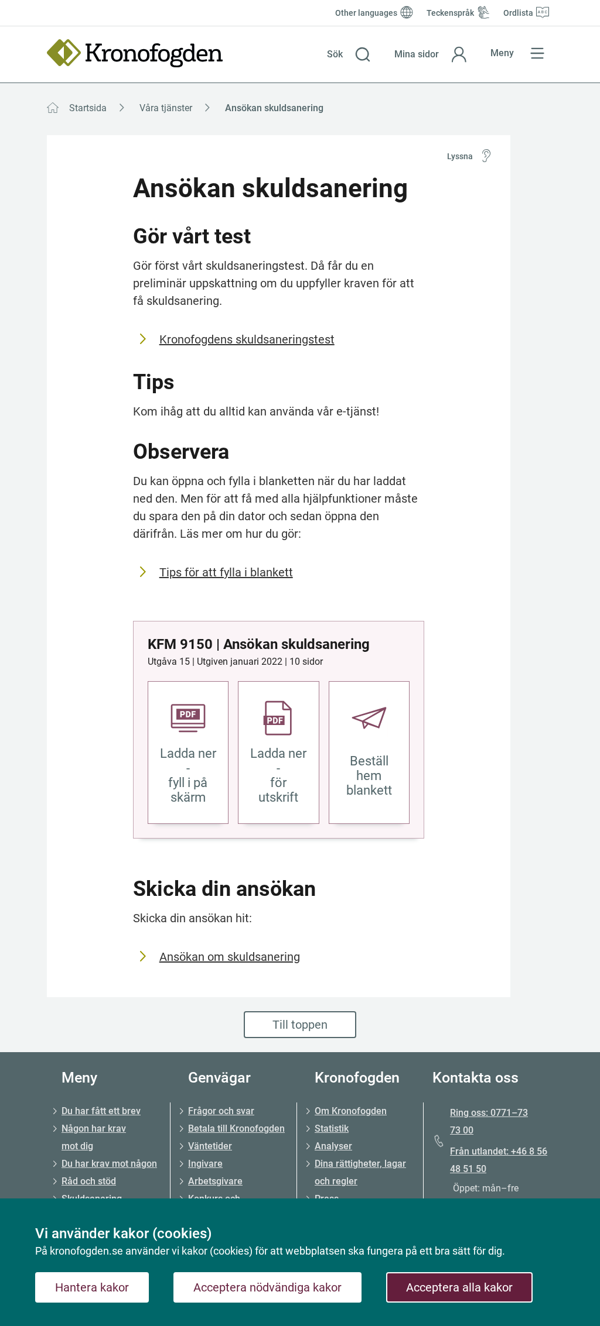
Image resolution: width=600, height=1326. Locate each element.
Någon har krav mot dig (94, 1137)
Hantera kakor (92, 1287)
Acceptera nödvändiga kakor (267, 1287)
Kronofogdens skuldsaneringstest (247, 339)
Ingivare (205, 1163)
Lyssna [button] (460, 156)
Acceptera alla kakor (459, 1287)
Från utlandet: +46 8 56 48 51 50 (498, 1160)
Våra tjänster (165, 108)
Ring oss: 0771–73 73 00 (489, 1121)
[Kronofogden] (135, 53)
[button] (349, 54)
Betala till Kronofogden (236, 1128)
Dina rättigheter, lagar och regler (360, 1172)
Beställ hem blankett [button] (369, 776)
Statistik (332, 1128)
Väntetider (210, 1146)
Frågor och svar (221, 1111)
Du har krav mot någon (109, 1163)
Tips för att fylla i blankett (226, 572)
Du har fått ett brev (101, 1111)
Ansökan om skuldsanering (229, 957)
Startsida (88, 108)
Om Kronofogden (351, 1111)
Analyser (333, 1146)
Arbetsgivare (215, 1181)
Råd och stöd (89, 1181)
